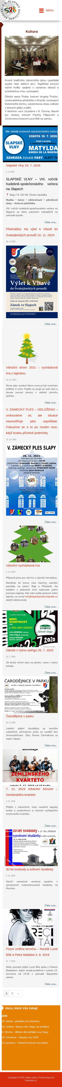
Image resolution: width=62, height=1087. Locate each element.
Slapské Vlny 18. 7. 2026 (23, 165)
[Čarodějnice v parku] (30, 694)
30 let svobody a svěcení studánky (29, 869)
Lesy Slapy (42, 1032)
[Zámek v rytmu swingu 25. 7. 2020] (30, 628)
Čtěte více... (51, 222)
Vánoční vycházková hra (23, 565)
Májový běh (22, 1026)
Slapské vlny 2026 (28, 1037)
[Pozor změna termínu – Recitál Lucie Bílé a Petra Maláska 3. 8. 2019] (30, 927)
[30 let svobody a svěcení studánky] (30, 847)
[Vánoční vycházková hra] (30, 544)
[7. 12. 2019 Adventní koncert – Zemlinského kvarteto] (30, 767)
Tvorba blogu (44, 1077)
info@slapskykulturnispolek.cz (41, 596)
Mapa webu (31, 1077)
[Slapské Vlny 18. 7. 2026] (30, 144)
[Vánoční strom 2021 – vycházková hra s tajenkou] (30, 346)
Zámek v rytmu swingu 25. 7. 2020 (29, 650)
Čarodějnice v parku (20, 716)
